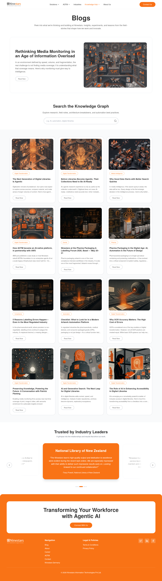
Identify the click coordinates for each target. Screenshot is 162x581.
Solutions (53, 4)
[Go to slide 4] (83, 486)
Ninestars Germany (52, 562)
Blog (46, 544)
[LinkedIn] (147, 541)
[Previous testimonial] (9, 465)
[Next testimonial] (152, 465)
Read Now (21, 79)
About (47, 548)
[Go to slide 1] (76, 486)
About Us (107, 4)
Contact (48, 559)
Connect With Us (81, 525)
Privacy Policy (88, 548)
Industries (77, 4)
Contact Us (147, 4)
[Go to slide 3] (79, 486)
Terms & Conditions (90, 544)
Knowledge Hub (91, 4)
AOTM (65, 4)
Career (47, 552)
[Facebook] (153, 541)
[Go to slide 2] (77, 486)
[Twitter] (141, 541)
